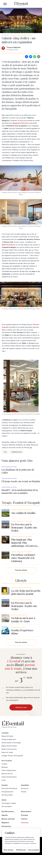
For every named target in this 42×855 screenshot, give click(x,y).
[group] (21, 470)
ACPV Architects (8, 245)
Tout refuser (8, 850)
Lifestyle (5, 35)
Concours (25, 822)
